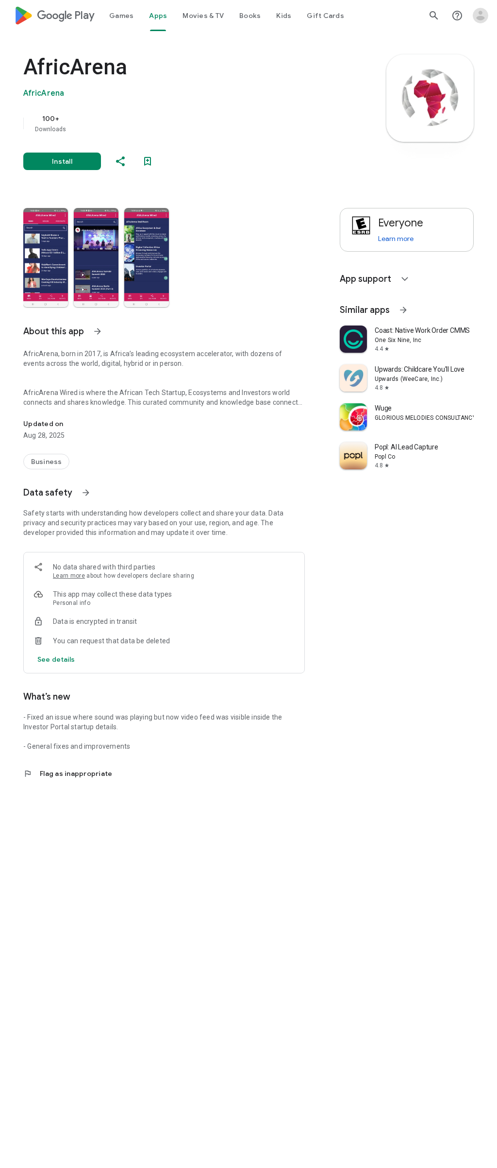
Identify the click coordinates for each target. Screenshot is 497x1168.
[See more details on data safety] (56, 659)
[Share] (120, 161)
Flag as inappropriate (67, 773)
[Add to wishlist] (147, 161)
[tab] (121, 15)
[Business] (46, 461)
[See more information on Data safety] (86, 492)
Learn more (69, 575)
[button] (45, 257)
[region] (177, 123)
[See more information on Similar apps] (403, 310)
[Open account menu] (480, 15)
